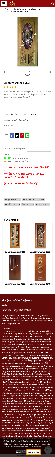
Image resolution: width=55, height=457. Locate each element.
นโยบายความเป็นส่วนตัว (19, 447)
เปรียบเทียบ (31, 114)
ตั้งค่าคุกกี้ (19, 452)
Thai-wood (15, 126)
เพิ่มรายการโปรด (13, 114)
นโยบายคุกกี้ (36, 447)
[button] (51, 3)
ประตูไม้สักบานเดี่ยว (20, 120)
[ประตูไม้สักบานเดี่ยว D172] (27, 41)
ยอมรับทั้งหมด (33, 452)
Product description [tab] (15, 148)
